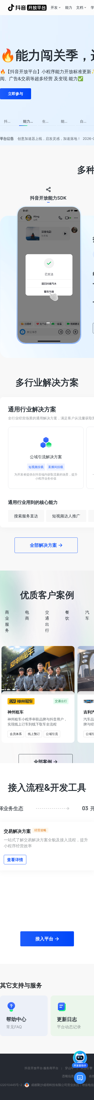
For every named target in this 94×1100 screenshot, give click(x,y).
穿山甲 (69, 1016)
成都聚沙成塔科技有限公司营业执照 (55, 1033)
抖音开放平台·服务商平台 (41, 1016)
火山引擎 (86, 1016)
